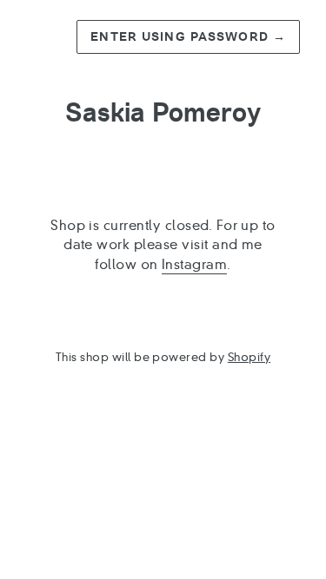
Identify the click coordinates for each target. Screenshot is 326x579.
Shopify (249, 357)
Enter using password (188, 37)
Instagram (194, 265)
